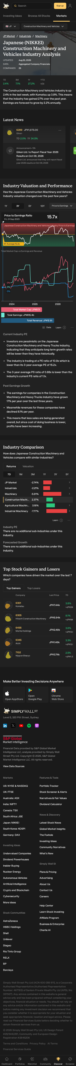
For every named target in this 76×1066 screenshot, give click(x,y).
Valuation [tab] (28, 466)
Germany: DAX (11, 834)
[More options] (60, 130)
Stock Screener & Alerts (53, 791)
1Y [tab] (6, 206)
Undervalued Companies (17, 853)
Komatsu (20, 606)
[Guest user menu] (70, 6)
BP (4, 963)
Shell (6, 933)
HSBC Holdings (11, 927)
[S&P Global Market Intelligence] (15, 740)
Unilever (7, 939)
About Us (45, 884)
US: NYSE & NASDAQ (15, 785)
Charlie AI (45, 930)
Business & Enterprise (52, 924)
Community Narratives (52, 847)
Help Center (46, 905)
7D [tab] (9, 474)
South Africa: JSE (13, 816)
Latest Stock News (50, 822)
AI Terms (52, 1043)
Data (48, 327)
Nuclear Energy (12, 871)
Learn (58, 327)
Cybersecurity (11, 896)
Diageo (7, 945)
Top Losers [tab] (33, 588)
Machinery (41, 36)
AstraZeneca (10, 920)
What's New (46, 853)
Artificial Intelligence (14, 883)
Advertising (46, 877)
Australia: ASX (11, 798)
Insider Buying (11, 865)
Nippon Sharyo (23, 655)
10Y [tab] (43, 206)
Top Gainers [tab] (13, 588)
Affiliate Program (49, 917)
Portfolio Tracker (49, 785)
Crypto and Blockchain (16, 890)
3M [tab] (33, 474)
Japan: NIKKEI (11, 822)
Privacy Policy (38, 1043)
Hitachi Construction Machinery (31, 618)
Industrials (25, 36)
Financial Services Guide (17, 1049)
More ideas (9, 902)
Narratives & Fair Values (53, 798)
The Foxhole (46, 834)
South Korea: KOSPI (14, 828)
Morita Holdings (23, 631)
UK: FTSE (8, 791)
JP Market (9, 36)
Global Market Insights (52, 828)
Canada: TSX (10, 810)
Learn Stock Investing (52, 911)
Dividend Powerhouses (16, 859)
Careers (44, 896)
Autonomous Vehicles (15, 877)
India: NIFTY (10, 804)
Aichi (18, 643)
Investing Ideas (12, 16)
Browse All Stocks (39, 16)
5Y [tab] (29, 206)
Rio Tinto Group (12, 951)
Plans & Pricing (48, 871)
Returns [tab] (11, 466)
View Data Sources (13, 766)
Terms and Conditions (15, 1043)
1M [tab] (20, 474)
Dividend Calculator (51, 804)
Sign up (60, 5)
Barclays (8, 970)
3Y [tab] (17, 206)
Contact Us (46, 890)
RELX (6, 957)
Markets (61, 16)
